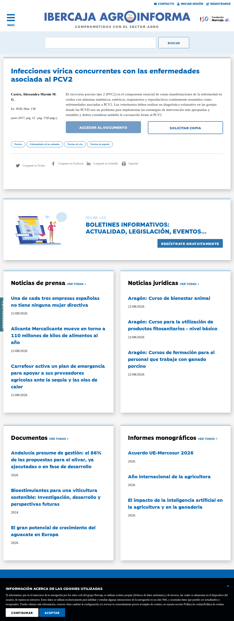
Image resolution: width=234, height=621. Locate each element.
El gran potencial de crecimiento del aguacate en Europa (53, 531)
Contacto (166, 3)
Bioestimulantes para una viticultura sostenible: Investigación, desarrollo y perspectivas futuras (56, 497)
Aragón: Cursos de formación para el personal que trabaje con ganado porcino (171, 359)
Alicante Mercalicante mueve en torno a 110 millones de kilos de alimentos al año (58, 335)
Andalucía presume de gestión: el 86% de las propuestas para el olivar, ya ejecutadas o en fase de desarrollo (56, 459)
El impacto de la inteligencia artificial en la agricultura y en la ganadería (175, 503)
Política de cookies (214, 604)
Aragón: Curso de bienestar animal (169, 297)
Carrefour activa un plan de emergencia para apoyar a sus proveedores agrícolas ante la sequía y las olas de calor (58, 376)
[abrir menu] (10, 17)
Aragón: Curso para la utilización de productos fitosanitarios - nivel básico (172, 325)
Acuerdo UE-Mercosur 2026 (161, 452)
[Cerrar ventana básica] (228, 586)
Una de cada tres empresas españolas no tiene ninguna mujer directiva (55, 301)
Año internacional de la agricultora (169, 476)
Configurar (22, 612)
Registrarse (220, 3)
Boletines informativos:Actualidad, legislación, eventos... (146, 227)
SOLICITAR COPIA (185, 127)
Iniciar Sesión (192, 3)
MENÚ (11, 25)
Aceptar (52, 612)
